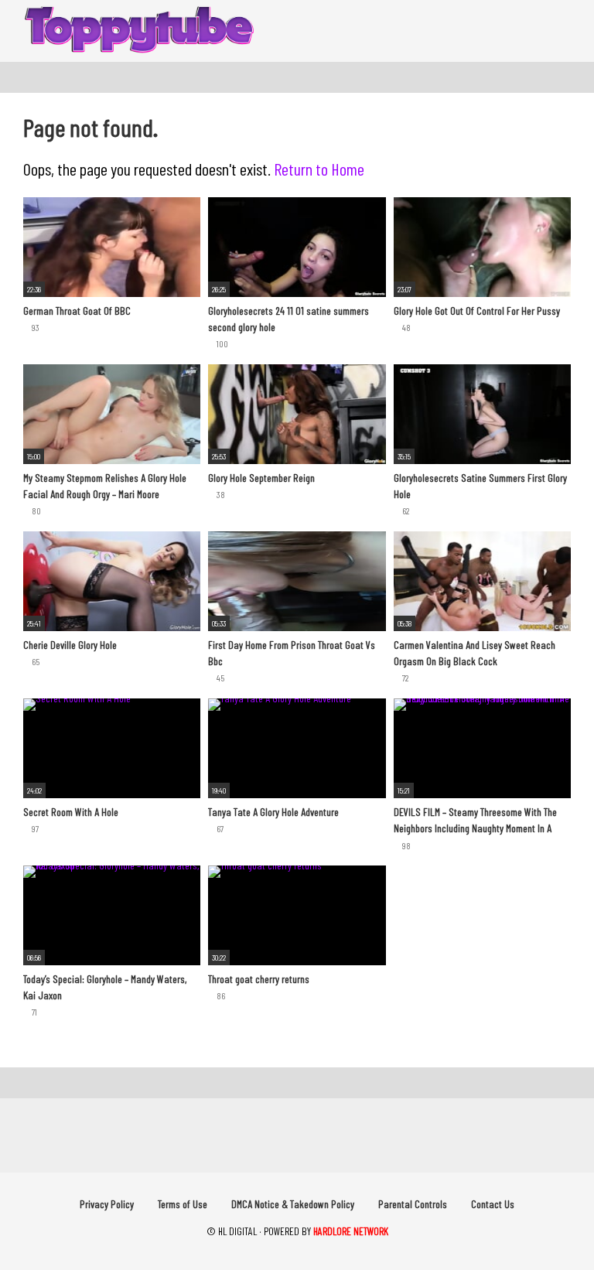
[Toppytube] (139, 31)
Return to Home (319, 169)
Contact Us (492, 1203)
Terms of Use (182, 1203)
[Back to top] (543, 1223)
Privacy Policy (107, 1203)
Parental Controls (412, 1203)
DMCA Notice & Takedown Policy (292, 1203)
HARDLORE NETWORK (350, 1231)
